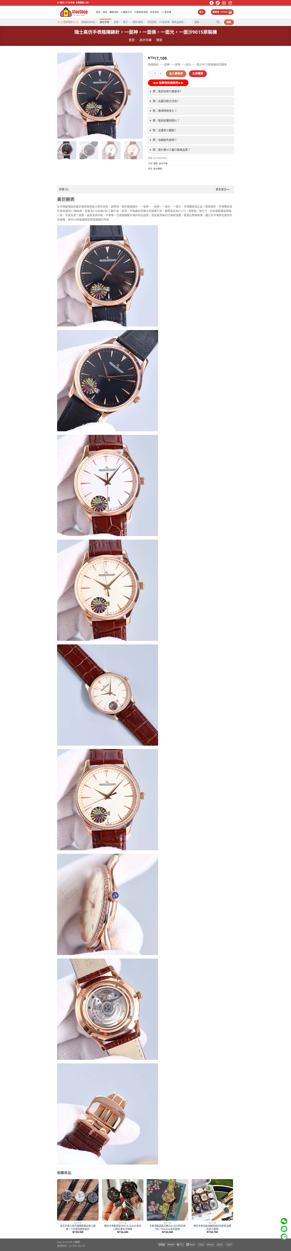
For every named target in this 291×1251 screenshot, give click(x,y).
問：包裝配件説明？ (165, 140)
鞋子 (125, 22)
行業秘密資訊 (141, 12)
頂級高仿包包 (88, 22)
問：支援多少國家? (164, 130)
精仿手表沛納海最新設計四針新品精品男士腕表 (212, 1228)
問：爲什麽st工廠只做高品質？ (171, 149)
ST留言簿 (166, 12)
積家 (159, 40)
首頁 (98, 12)
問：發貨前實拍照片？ (166, 120)
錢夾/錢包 (137, 22)
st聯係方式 (126, 12)
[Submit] (218, 22)
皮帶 (116, 22)
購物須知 (113, 12)
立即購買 (197, 73)
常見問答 (154, 12)
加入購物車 (176, 73)
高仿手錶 (104, 22)
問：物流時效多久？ (165, 110)
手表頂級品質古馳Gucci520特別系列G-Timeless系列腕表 (167, 1228)
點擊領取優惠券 (168, 82)
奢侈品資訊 (178, 22)
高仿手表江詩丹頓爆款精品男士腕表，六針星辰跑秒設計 (77, 1228)
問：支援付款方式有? (166, 101)
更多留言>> (223, 189)
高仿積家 (157, 168)
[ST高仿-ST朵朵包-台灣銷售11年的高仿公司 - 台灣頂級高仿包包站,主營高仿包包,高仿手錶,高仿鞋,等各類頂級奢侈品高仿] (74, 12)
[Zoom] (61, 134)
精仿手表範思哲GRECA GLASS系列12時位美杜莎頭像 (122, 1228)
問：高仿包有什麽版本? (167, 91)
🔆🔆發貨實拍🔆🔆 (68, 22)
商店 (105, 12)
